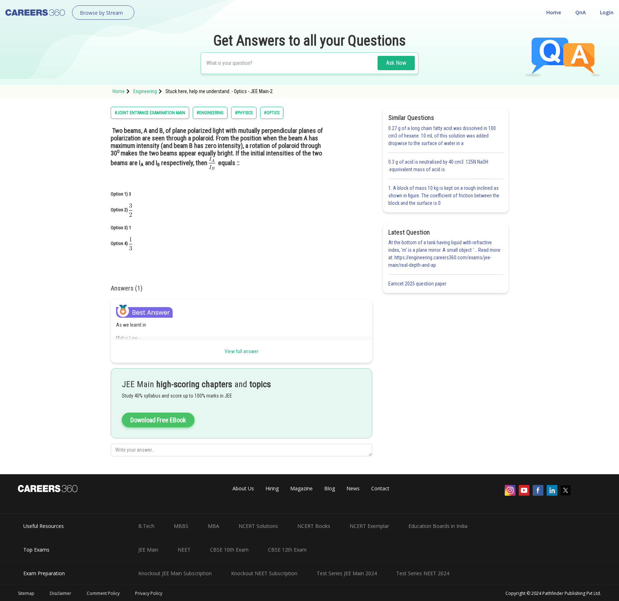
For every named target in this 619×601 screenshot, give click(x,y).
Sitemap (26, 593)
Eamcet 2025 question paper (417, 284)
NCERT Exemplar (369, 526)
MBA (213, 526)
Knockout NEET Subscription (264, 573)
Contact (380, 488)
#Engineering (210, 112)
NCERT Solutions (258, 526)
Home (553, 12)
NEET (184, 549)
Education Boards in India (437, 526)
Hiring (272, 488)
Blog (329, 488)
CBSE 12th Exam (287, 549)
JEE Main (148, 549)
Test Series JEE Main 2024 (347, 573)
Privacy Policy (148, 593)
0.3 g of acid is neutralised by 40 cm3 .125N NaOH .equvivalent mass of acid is (438, 165)
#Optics (271, 112)
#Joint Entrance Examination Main (150, 112)
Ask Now (396, 62)
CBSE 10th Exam (229, 549)
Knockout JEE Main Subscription (175, 573)
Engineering (145, 91)
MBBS (181, 526)
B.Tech (146, 526)
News (353, 488)
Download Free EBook (158, 420)
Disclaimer (60, 593)
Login (607, 12)
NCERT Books (313, 526)
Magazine (301, 488)
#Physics (244, 112)
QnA (580, 12)
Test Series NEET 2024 (422, 573)
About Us (243, 488)
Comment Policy (103, 593)
